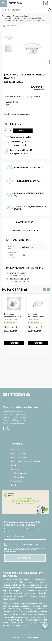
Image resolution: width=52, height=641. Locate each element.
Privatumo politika (18, 465)
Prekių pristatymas (19, 453)
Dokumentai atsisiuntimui (24, 230)
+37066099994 (18, 420)
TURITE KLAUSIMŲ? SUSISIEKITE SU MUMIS (30, 208)
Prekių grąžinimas (18, 457)
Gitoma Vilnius (19, 477)
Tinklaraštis (16, 481)
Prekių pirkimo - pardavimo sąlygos (25, 461)
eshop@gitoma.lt (18, 423)
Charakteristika (24, 222)
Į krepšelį (22, 131)
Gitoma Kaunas (20, 473)
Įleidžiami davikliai (13, 82)
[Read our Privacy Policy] (44, 548)
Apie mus (15, 449)
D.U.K (13, 485)
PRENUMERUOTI (25, 557)
